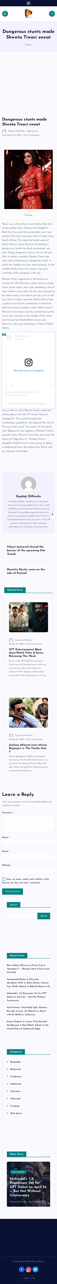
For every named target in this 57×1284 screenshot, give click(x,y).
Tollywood (15, 1099)
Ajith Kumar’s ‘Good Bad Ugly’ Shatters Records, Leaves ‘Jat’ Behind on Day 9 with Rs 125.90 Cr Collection (27, 1011)
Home (28, 45)
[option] (28, 1184)
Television (15, 1091)
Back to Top (30, 1278)
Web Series (32, 131)
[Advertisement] (28, 87)
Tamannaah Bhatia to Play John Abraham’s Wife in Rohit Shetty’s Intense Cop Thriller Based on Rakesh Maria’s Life (28, 983)
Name (6, 837)
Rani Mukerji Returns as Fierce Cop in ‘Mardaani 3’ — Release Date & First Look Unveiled (28, 969)
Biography (15, 1062)
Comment (7, 813)
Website (6, 865)
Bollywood (15, 1069)
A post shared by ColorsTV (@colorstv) (27, 403)
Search (13, 905)
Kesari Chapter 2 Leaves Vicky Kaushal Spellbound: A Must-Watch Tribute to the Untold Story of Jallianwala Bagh (28, 1025)
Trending (14, 1106)
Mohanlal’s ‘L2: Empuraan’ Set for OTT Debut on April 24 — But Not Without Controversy (27, 997)
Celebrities (15, 1077)
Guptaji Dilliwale (16, 131)
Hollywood (15, 1084)
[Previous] (42, 1154)
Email (5, 851)
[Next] (48, 1154)
